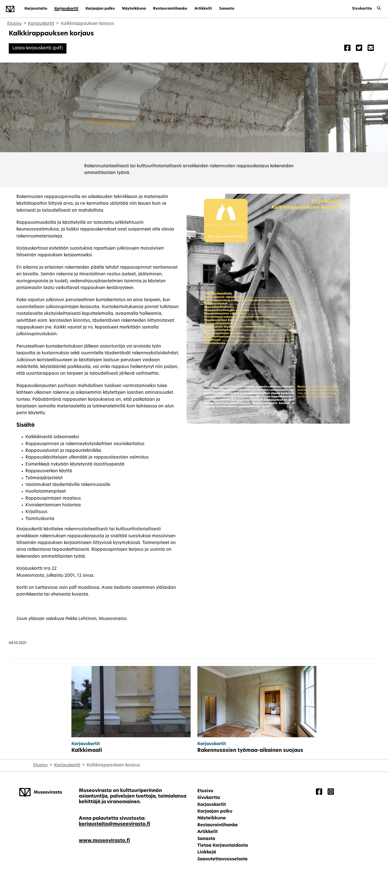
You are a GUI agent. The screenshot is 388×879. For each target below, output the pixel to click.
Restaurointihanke (170, 9)
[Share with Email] (371, 48)
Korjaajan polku (100, 9)
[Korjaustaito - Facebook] (319, 792)
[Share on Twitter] (359, 48)
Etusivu (14, 24)
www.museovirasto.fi (104, 840)
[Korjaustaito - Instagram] (331, 792)
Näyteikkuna (134, 9)
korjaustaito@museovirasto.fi (114, 824)
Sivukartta (362, 9)
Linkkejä (206, 852)
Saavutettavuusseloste (222, 859)
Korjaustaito (35, 9)
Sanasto (226, 9)
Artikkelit (203, 9)
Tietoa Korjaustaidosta (222, 846)
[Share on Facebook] (347, 48)
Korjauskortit (66, 9)
